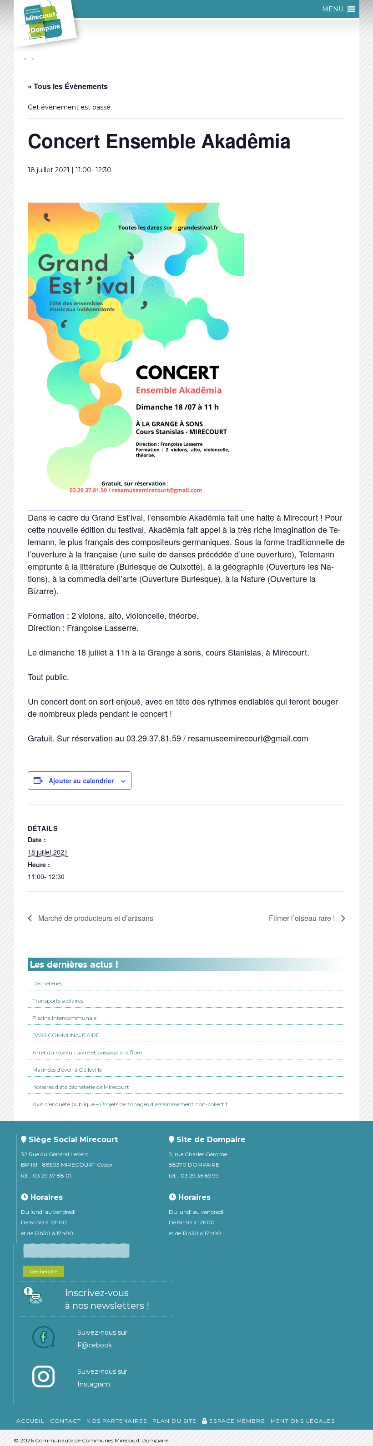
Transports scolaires (57, 1000)
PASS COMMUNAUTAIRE (66, 1035)
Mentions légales (303, 1420)
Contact (65, 1420)
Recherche (43, 1271)
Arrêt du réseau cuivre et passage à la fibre (87, 1052)
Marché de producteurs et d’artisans (94, 918)
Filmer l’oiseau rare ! (303, 918)
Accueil (30, 1420)
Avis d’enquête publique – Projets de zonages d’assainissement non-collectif (129, 1104)
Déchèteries (47, 983)
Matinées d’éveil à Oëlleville (67, 1069)
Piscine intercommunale (64, 1017)
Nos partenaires (116, 1420)
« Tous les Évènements (68, 86)
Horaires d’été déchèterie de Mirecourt (80, 1086)
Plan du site (174, 1420)
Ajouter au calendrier (81, 780)
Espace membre (236, 1420)
